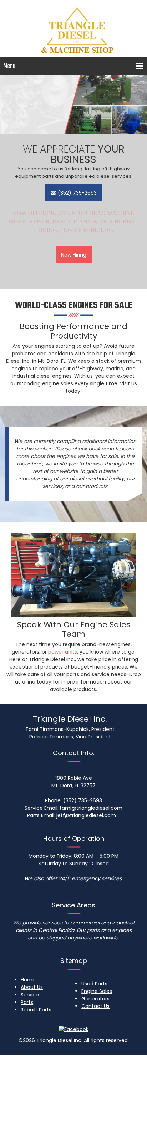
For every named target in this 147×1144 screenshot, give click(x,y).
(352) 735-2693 (82, 800)
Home (28, 979)
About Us (32, 987)
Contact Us (95, 1006)
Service (30, 994)
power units (62, 651)
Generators (95, 998)
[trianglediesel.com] (73, 27)
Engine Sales (96, 991)
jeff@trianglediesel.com (86, 815)
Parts (27, 1002)
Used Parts (94, 983)
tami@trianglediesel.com (91, 807)
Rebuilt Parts (36, 1009)
